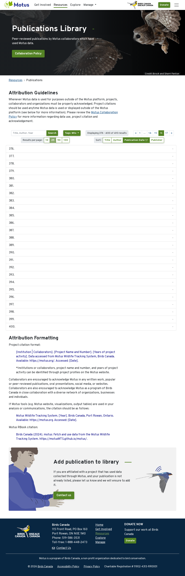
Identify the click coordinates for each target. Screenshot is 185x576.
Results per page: (32, 140)
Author (117, 140)
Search (52, 133)
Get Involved (42, 5)
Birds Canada (45, 566)
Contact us (64, 495)
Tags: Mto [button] (71, 133)
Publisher (156, 140)
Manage (100, 542)
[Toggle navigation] (176, 5)
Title (107, 140)
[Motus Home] (17, 5)
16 (161, 133)
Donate (164, 5)
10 (47, 140)
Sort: (98, 140)
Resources (60, 5)
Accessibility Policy (68, 566)
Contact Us (63, 548)
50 (59, 140)
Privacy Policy (92, 566)
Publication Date (134, 140)
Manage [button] (88, 5)
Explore (75, 5)
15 (155, 133)
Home (99, 525)
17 (166, 133)
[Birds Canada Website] (140, 5)
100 (66, 140)
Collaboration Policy (28, 53)
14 (150, 133)
